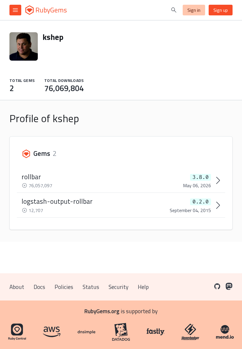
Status (91, 286)
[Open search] (174, 10)
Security (118, 286)
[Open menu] (15, 10)
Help (143, 286)
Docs (39, 286)
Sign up (220, 10)
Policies (64, 286)
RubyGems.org (102, 311)
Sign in (193, 10)
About (16, 286)
